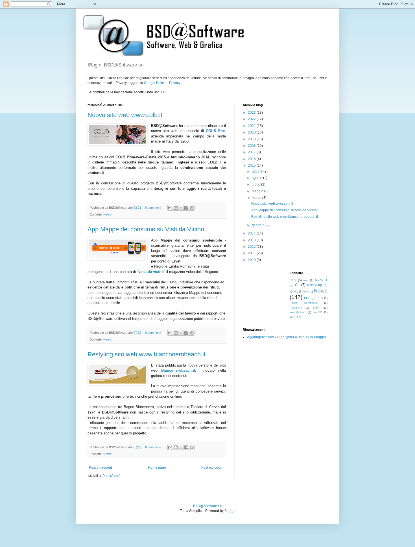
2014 (252, 233)
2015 (252, 165)
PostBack (296, 307)
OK (163, 92)
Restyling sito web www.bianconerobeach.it (147, 354)
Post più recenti (101, 468)
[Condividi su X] (181, 208)
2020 (252, 132)
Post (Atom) (111, 476)
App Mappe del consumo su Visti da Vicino (146, 229)
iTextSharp (314, 285)
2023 (252, 113)
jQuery (294, 291)
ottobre (257, 171)
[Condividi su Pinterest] (192, 208)
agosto (257, 178)
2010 (252, 260)
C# (297, 285)
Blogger (230, 511)
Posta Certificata (303, 302)
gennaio (258, 225)
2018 (252, 146)
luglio (256, 184)
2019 (252, 139)
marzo (257, 198)
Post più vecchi (212, 468)
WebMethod (297, 312)
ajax (306, 280)
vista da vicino (151, 272)
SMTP (316, 307)
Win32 (318, 312)
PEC (320, 298)
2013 (252, 240)
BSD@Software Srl (207, 506)
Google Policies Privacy (162, 83)
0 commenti (153, 207)
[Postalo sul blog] (175, 208)
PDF (307, 298)
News (107, 214)
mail (305, 291)
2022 (252, 119)
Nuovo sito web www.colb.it (125, 115)
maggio (258, 191)
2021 (252, 126)
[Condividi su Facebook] (186, 208)
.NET (293, 280)
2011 (252, 253)
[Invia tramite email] (170, 208)
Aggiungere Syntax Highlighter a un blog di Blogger (286, 337)
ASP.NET (321, 280)
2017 (252, 152)
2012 (252, 247)
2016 (252, 159)
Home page (157, 468)
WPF (293, 316)
